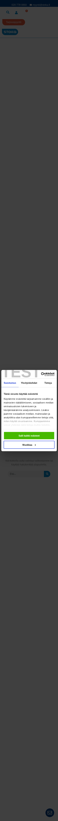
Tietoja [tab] (48, 383)
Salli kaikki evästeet (29, 435)
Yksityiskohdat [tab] (29, 383)
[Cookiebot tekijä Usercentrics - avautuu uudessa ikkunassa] (41, 374)
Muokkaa (27, 444)
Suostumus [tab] (10, 383)
